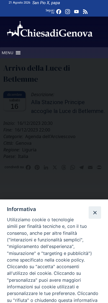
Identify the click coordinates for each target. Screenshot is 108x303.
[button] (7, 52)
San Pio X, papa (46, 3)
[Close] (95, 212)
